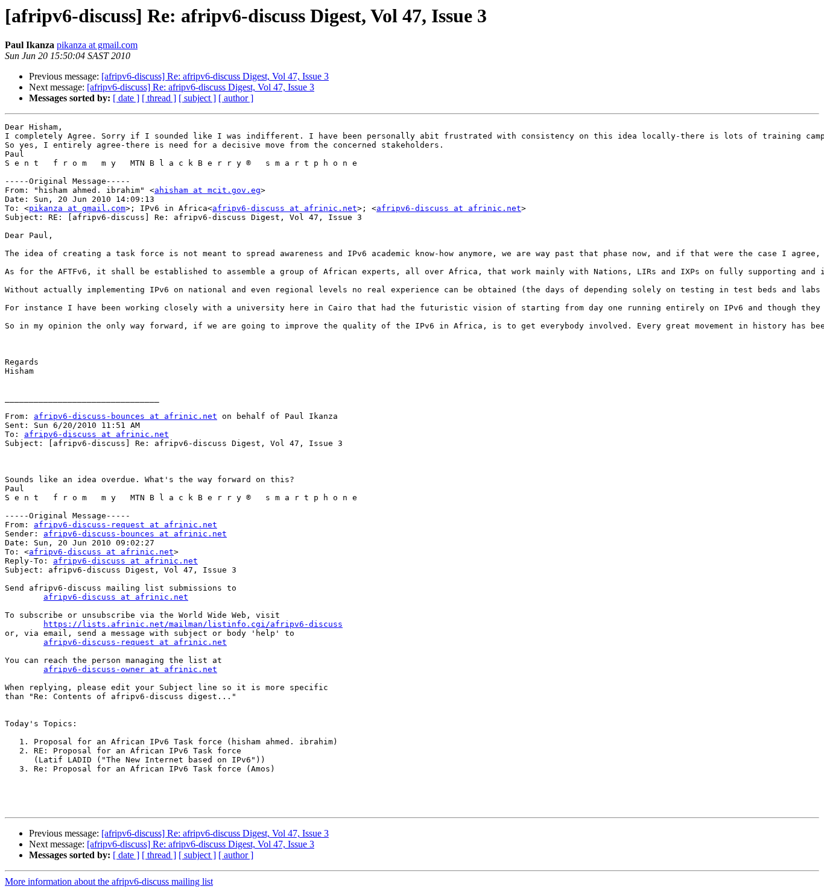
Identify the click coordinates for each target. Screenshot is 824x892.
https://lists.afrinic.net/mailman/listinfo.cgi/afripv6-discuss (193, 624)
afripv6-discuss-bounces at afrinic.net (125, 416)
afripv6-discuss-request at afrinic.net (125, 524)
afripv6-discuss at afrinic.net (284, 208)
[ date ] (126, 98)
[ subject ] (197, 98)
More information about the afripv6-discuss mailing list (109, 881)
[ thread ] (159, 98)
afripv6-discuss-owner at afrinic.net (130, 669)
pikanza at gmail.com (97, 45)
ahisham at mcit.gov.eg (207, 190)
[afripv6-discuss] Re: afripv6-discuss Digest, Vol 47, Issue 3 (215, 76)
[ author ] (235, 98)
